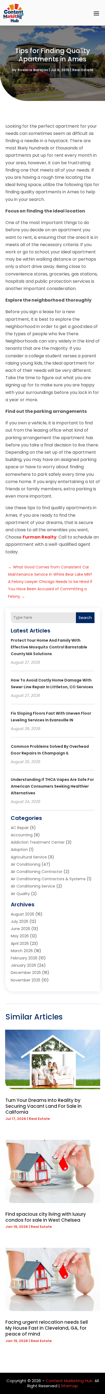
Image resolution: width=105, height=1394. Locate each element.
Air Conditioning (25, 864)
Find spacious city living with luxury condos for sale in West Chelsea (45, 1217)
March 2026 (22, 950)
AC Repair (20, 827)
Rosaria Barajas (33, 69)
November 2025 (25, 980)
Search (85, 617)
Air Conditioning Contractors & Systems (48, 879)
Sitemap (69, 1386)
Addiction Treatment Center (38, 842)
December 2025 (26, 972)
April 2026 (20, 943)
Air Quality (20, 893)
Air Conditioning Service (33, 886)
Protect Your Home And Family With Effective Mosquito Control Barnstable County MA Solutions (49, 647)
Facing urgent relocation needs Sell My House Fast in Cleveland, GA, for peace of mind (46, 1328)
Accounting (22, 835)
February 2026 (24, 958)
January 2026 (23, 965)
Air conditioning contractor (36, 871)
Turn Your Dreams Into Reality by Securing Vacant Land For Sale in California (43, 1106)
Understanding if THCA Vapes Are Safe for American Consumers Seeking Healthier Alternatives (52, 786)
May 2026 (20, 936)
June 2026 (20, 928)
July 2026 (19, 921)
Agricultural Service (29, 857)
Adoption (19, 849)
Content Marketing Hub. (69, 1380)
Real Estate (82, 69)
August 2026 (22, 914)
